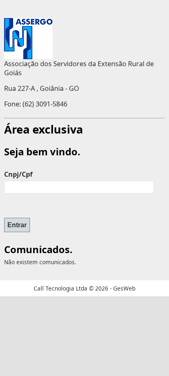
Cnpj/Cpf (18, 174)
